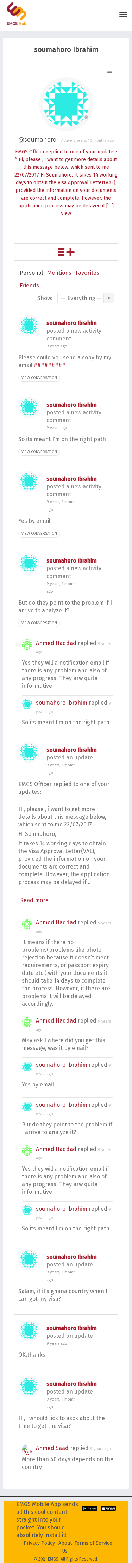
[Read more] (34, 900)
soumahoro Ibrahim (71, 323)
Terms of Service (93, 1543)
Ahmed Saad (52, 1448)
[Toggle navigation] (123, 14)
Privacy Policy (39, 1543)
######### (49, 365)
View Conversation (39, 377)
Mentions (59, 273)
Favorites (87, 273)
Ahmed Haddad (56, 643)
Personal (31, 273)
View (66, 214)
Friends (29, 285)
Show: (44, 298)
